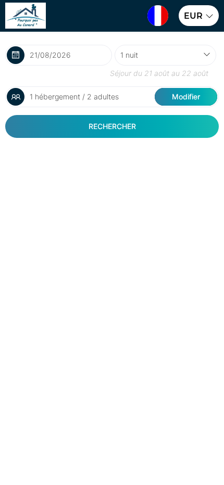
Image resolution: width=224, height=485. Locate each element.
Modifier (186, 96)
